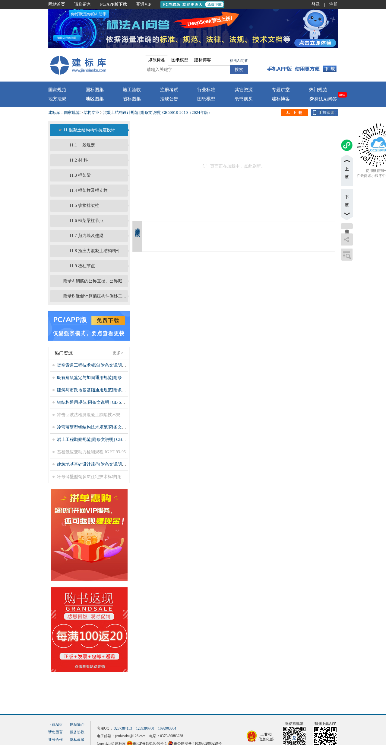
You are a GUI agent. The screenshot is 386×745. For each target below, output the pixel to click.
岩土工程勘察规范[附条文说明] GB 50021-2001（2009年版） (113, 439)
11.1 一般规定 (82, 145)
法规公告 (169, 98)
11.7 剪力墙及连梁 (86, 235)
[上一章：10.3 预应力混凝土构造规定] (347, 170)
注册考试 (169, 89)
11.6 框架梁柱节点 (86, 220)
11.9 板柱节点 (82, 266)
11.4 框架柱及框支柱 (88, 190)
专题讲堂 (281, 89)
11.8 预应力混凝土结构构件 (94, 251)
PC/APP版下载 (113, 4)
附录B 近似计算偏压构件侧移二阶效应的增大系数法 (95, 296)
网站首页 (56, 4)
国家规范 (57, 89)
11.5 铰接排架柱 (84, 205)
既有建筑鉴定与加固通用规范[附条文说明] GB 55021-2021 (111, 377)
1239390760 (145, 728)
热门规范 (318, 89)
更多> (117, 353)
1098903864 (167, 728)
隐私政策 (77, 739)
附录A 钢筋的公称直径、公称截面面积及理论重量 (95, 281)
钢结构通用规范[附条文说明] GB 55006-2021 (98, 402)
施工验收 (132, 89)
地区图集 (95, 98)
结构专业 (91, 112)
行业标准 (206, 89)
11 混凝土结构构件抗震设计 (89, 130)
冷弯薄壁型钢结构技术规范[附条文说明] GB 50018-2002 (108, 427)
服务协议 (77, 732)
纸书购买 (244, 98)
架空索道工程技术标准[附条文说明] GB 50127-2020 (104, 365)
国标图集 (95, 89)
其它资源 (244, 89)
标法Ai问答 (239, 61)
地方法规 (57, 98)
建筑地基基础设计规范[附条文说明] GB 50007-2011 (104, 464)
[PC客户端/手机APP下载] (302, 65)
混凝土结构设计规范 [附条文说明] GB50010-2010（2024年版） (157, 112)
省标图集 (132, 98)
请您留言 (82, 4)
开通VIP (143, 4)
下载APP (55, 724)
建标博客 (281, 98)
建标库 (54, 112)
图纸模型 (206, 98)
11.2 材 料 (78, 160)
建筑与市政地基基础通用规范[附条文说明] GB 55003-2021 (111, 390)
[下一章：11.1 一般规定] (347, 204)
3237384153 (123, 728)
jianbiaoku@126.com (130, 736)
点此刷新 (252, 166)
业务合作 (55, 739)
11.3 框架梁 (80, 175)
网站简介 (77, 724)
